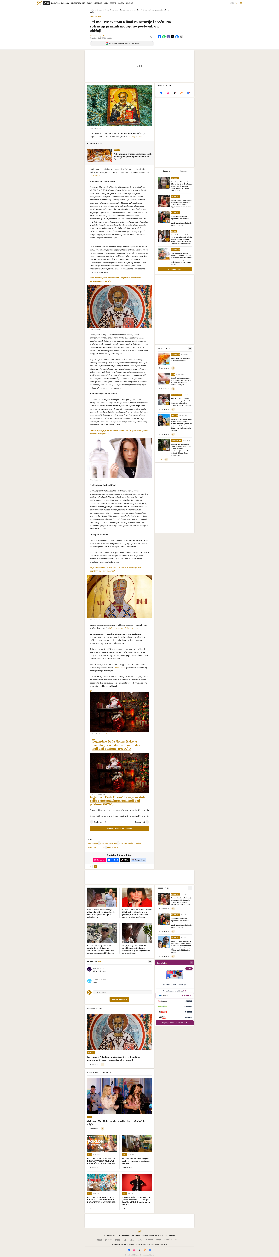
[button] (152, 37)
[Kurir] (99, 1240)
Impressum (116, 1244)
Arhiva (138, 1244)
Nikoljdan (92, 847)
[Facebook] (161, 92)
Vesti (101, 10)
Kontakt (131, 1244)
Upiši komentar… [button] (101, 992)
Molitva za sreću (126, 843)
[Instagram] (168, 92)
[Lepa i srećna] (140, 1240)
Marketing (124, 1244)
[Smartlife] (149, 1240)
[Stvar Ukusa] (178, 1240)
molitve (96, 175)
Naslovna (93, 10)
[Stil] (39, 3)
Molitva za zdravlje (108, 843)
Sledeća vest (140, 822)
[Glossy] (132, 1240)
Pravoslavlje (112, 847)
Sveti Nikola (93, 843)
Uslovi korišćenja (161, 1244)
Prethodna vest (100, 822)
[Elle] (125, 1240)
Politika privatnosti (147, 1244)
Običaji (138, 843)
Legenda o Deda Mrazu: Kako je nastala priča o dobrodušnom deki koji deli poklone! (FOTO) (116, 744)
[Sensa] (158, 1240)
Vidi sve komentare (119, 999)
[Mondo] (108, 1240)
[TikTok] (174, 92)
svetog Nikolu (135, 136)
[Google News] (188, 92)
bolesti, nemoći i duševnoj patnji (124, 628)
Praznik (102, 847)
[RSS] (181, 92)
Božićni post (119, 667)
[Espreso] (117, 1240)
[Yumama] (168, 1240)
